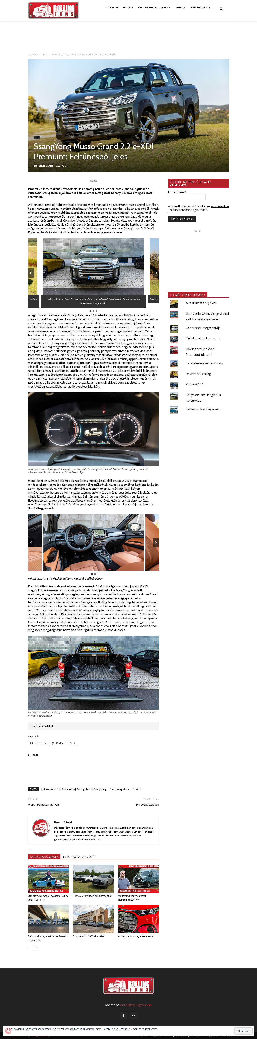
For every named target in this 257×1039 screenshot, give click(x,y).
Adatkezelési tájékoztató (144, 1029)
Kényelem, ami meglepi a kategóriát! (92, 896)
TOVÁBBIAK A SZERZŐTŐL (79, 857)
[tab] (90, 311)
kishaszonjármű (49, 789)
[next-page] (36, 947)
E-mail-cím (177, 192)
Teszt (44, 54)
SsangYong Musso (120, 789)
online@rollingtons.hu (136, 1005)
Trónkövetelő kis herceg (203, 338)
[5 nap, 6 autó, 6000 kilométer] (93, 919)
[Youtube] (133, 1015)
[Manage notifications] (8, 1031)
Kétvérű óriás (195, 384)
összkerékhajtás (70, 789)
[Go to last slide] (31, 273)
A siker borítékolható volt (43, 804)
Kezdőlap (33, 54)
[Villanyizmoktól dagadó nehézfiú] (138, 919)
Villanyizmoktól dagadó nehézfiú (136, 936)
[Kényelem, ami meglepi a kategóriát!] (93, 879)
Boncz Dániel (46, 165)
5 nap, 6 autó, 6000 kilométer (88, 936)
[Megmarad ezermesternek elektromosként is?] (138, 879)
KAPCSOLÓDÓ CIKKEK (44, 857)
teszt (136, 789)
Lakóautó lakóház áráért (203, 409)
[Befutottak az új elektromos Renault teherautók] (48, 919)
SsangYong (100, 789)
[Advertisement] (93, 774)
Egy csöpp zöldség (147, 804)
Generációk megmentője (203, 328)
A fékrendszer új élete (201, 303)
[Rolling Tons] (53, 10)
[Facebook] (123, 1015)
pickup (86, 789)
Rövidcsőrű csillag (198, 374)
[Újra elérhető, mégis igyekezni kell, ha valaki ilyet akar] (48, 879)
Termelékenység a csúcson (205, 363)
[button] (221, 9)
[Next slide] (156, 273)
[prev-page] (30, 947)
